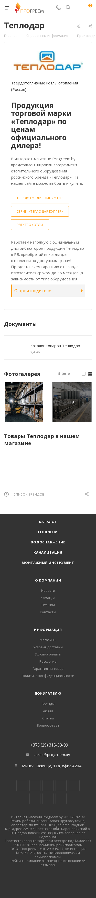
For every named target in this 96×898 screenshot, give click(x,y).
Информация (48, 629)
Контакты (48, 612)
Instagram (48, 785)
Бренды (48, 704)
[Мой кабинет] (77, 7)
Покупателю (48, 693)
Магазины (48, 640)
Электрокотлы (30, 225)
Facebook (34, 785)
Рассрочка (48, 661)
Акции (48, 711)
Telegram (61, 785)
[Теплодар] (48, 61)
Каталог (48, 521)
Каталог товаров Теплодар (55, 345)
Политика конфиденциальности (48, 675)
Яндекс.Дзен (61, 798)
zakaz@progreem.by (52, 754)
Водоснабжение (48, 542)
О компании (48, 580)
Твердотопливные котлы (40, 198)
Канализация (48, 552)
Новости (48, 590)
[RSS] (78, 26)
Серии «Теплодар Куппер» (40, 211)
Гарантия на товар (48, 668)
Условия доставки (48, 647)
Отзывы (48, 605)
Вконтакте (21, 785)
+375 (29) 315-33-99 (49, 745)
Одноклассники (34, 798)
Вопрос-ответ (48, 725)
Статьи (48, 718)
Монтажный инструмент (48, 562)
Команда (48, 597)
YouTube (74, 785)
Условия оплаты (48, 654)
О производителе (32, 290)
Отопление (48, 532)
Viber (48, 798)
